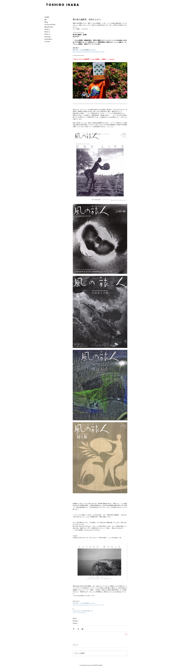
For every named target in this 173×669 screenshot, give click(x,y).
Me (46, 20)
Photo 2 (47, 32)
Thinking (75, 623)
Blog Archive (49, 27)
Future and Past (50, 24)
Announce (75, 621)
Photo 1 (47, 29)
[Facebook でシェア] (73, 629)
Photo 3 (47, 34)
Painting (47, 37)
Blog (46, 22)
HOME (47, 17)
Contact (47, 41)
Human (75, 618)
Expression (48, 39)
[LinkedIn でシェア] (82, 629)
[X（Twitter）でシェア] (78, 629)
